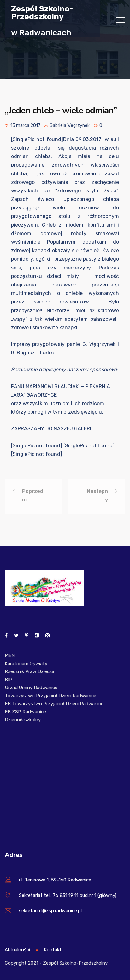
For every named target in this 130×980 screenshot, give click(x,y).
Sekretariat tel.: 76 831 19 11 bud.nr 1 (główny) (67, 895)
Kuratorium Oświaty (26, 663)
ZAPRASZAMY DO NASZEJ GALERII (51, 429)
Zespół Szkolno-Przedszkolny (42, 12)
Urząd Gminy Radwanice (31, 687)
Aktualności (17, 950)
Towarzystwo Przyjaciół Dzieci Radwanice (50, 696)
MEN (10, 655)
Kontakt (53, 950)
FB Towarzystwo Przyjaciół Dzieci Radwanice (54, 703)
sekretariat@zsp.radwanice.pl (50, 911)
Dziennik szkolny (23, 719)
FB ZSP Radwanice (25, 712)
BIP (8, 680)
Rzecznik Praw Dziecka (29, 671)
